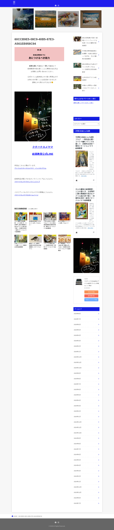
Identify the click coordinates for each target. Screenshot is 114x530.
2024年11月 (77, 427)
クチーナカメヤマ (42, 146)
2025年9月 (77, 373)
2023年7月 (77, 503)
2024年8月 (77, 443)
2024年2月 (77, 476)
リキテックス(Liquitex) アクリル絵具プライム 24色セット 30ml (91, 283)
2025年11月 (77, 362)
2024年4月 (77, 465)
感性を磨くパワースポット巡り (83, 103)
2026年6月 (77, 324)
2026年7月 (77, 319)
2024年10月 (78, 433)
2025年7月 (77, 384)
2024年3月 (77, 471)
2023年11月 (77, 492)
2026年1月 (77, 351)
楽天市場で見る (91, 295)
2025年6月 (77, 389)
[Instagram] (58, 5)
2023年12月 (78, 487)
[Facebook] (55, 5)
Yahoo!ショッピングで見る (91, 299)
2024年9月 (77, 438)
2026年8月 (77, 313)
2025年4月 (77, 400)
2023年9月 (77, 498)
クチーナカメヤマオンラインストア (27, 181)
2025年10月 (78, 368)
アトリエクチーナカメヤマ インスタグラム (30, 168)
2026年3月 (77, 340)
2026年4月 (77, 335)
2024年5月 (77, 460)
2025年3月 (77, 406)
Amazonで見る (91, 292)
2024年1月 (77, 481)
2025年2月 (77, 411)
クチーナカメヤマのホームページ (26, 195)
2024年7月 (77, 449)
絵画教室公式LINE (42, 153)
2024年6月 (77, 454)
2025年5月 (77, 395)
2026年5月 (77, 330)
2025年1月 (77, 416)
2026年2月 (77, 346)
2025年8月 (77, 378)
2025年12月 (78, 357)
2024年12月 (78, 422)
